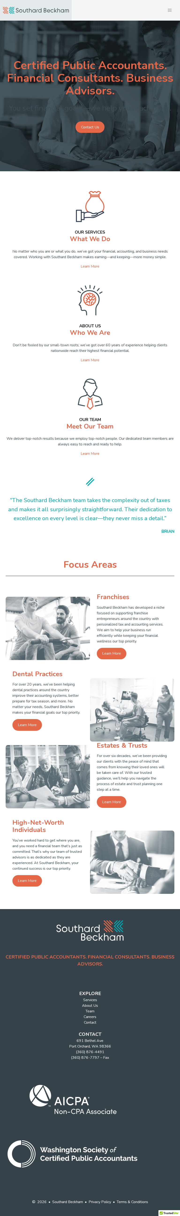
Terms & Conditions (132, 1202)
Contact (90, 1022)
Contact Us (90, 127)
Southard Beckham (67, 1202)
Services (90, 1000)
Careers (90, 1016)
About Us (90, 1005)
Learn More (90, 266)
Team (90, 1011)
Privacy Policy (100, 1202)
